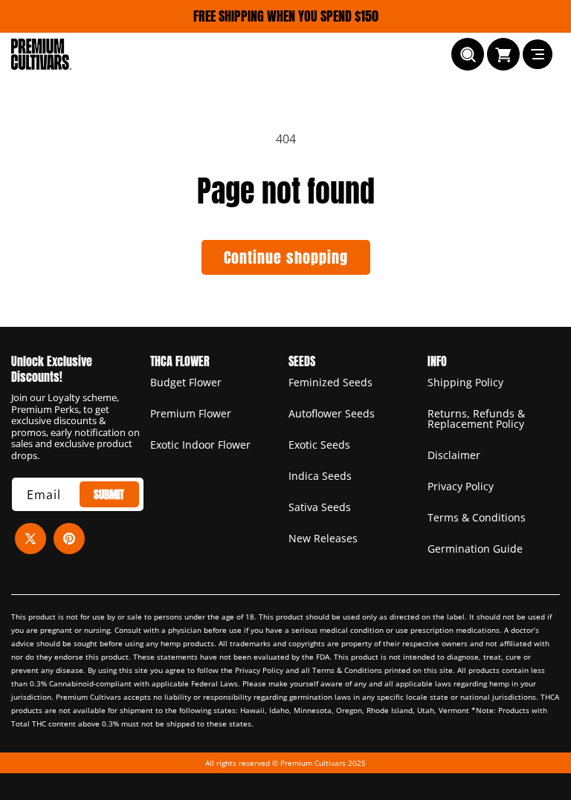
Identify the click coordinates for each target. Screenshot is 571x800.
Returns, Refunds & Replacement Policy (476, 418)
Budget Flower (186, 383)
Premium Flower (190, 413)
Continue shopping (286, 257)
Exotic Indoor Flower (200, 445)
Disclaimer (454, 455)
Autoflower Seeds (331, 413)
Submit (109, 494)
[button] (467, 54)
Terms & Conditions (477, 517)
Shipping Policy (465, 383)
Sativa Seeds (319, 507)
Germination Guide (475, 549)
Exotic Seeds (319, 445)
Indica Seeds (320, 476)
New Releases (323, 538)
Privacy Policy (461, 486)
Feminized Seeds (330, 383)
